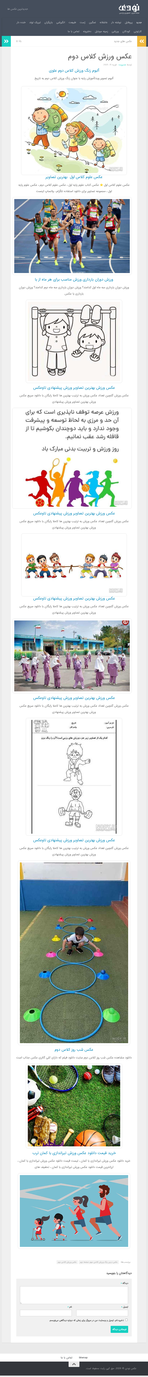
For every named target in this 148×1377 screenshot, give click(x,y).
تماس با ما (73, 31)
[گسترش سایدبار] (6, 41)
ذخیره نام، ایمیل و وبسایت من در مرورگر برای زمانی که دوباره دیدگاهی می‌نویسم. (86, 1320)
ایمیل (124, 1307)
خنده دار (21, 22)
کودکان (126, 31)
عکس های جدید (123, 41)
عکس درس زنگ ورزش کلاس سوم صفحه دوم (98, 1262)
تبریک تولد (35, 22)
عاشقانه (104, 22)
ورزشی (115, 31)
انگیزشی (60, 22)
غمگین (92, 22)
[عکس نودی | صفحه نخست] (129, 9)
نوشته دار (116, 22)
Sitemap (83, 1358)
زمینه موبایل (101, 31)
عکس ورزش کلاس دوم (67, 1262)
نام (70, 1307)
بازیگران (48, 22)
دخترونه (87, 31)
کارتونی (138, 31)
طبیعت (72, 22)
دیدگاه (124, 1283)
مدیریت (122, 64)
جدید (139, 22)
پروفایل (128, 22)
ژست (82, 22)
